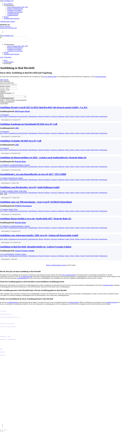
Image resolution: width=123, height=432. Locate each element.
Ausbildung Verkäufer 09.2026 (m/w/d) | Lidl (20, 141)
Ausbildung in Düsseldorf (7, 364)
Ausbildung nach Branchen (15, 12)
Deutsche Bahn (20, 161)
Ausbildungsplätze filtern (7, 98)
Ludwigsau (54, 116)
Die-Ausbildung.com (11, 422)
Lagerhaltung (5, 165)
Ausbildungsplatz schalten (7, 21)
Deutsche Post (4, 396)
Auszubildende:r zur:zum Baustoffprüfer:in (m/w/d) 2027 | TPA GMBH (33, 174)
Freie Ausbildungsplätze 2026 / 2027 (17, 7)
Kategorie (3, 91)
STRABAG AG (4, 417)
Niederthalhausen (33, 116)
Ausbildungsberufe (12, 15)
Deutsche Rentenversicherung (8, 401)
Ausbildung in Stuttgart (6, 386)
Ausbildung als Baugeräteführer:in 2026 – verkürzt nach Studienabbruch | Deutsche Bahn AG (43, 157)
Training (23, 254)
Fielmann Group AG (6, 405)
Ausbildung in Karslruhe (7, 373)
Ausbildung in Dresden (6, 362)
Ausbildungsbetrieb (22, 278)
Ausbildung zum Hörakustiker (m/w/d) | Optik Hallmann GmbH (30, 187)
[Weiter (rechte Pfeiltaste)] (2, 431)
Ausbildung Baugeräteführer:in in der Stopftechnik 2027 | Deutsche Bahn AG (35, 218)
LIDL (17, 128)
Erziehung (18, 254)
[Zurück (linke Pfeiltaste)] (0, 431)
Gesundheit (10, 191)
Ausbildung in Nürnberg (7, 385)
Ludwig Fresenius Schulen (24, 251)
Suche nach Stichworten (7, 83)
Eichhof (87, 116)
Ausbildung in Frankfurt (7, 367)
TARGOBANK (4, 418)
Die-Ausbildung (8, 4)
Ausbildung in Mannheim (7, 381)
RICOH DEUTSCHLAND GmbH (10, 414)
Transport (27, 165)
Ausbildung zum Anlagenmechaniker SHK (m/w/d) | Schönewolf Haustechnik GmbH (39, 235)
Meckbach (47, 116)
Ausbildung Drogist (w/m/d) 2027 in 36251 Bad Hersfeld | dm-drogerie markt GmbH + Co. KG (43, 107)
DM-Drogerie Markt (22, 111)
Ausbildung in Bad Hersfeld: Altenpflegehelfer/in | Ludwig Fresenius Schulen (35, 247)
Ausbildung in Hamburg (7, 369)
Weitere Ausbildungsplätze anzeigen (56, 265)
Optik (20, 191)
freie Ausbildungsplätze (50, 76)
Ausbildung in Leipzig (6, 377)
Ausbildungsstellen (107, 285)
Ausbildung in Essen (6, 365)
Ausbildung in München (7, 383)
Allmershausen (103, 116)
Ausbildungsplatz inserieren (11, 18)
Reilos (6, 116)
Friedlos (77, 116)
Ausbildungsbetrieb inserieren (8, 342)
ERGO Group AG (5, 402)
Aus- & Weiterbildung (7, 254)
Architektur (4, 178)
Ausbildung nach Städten (14, 10)
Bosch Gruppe (4, 391)
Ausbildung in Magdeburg (7, 380)
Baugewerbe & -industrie (15, 178)
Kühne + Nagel (4, 409)
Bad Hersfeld (94, 116)
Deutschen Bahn (4, 394)
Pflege (25, 191)
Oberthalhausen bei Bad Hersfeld (17, 116)
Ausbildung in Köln (5, 375)
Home (5, 60)
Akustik (3, 191)
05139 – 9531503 (5, 26)
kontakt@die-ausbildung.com (8, 28)
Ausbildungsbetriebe (13, 13)
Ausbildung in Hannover (7, 370)
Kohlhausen (61, 116)
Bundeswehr (3, 393)
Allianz (2, 389)
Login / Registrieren (5, 57)
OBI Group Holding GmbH (8, 412)
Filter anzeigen (4, 79)
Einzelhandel (5, 115)
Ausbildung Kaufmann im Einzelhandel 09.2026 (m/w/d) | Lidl (28, 124)
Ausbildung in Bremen (6, 359)
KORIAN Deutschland (23, 206)
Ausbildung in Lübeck (6, 378)
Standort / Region (5, 86)
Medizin (16, 191)
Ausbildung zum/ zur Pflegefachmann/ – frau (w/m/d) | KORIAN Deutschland (36, 202)
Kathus (67, 116)
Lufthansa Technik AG (6, 410)
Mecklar (41, 116)
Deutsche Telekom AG (6, 398)
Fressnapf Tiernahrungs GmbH (9, 407)
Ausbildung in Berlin (6, 357)
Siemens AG (3, 415)
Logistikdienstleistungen (17, 165)
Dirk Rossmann (4, 399)
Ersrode (82, 116)
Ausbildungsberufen (100, 76)
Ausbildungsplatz (9, 62)
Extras (2, 95)
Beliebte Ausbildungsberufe (15, 8)
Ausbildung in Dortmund (7, 361)
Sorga (1, 116)
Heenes (72, 116)
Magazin (6, 17)
